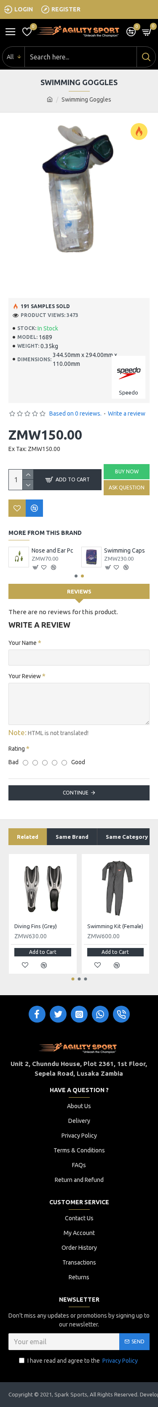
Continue (75, 792)
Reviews (79, 591)
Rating (16, 748)
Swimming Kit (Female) (115, 926)
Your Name (22, 642)
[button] (76, 576)
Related (27, 837)
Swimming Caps (124, 550)
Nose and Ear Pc (52, 550)
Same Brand (72, 837)
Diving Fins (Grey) (35, 926)
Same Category (127, 837)
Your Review (24, 676)
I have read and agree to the (82, 1360)
